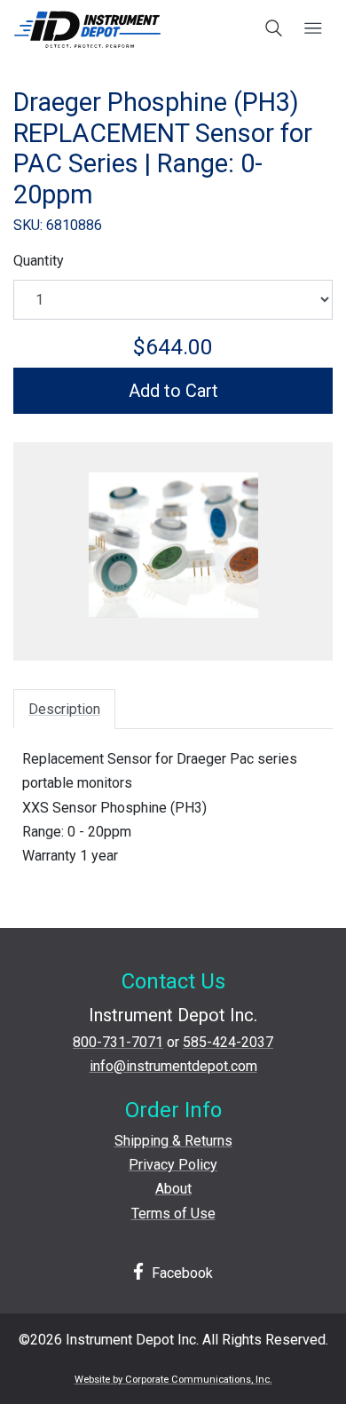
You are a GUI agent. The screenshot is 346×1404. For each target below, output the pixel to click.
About (173, 1188)
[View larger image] (173, 545)
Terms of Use (173, 1213)
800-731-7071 (118, 1042)
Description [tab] (64, 709)
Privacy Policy (173, 1164)
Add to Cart (173, 390)
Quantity (38, 260)
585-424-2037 (228, 1042)
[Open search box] (275, 29)
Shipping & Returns (173, 1140)
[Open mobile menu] (313, 29)
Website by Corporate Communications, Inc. (173, 1379)
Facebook (180, 1273)
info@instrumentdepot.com (173, 1066)
